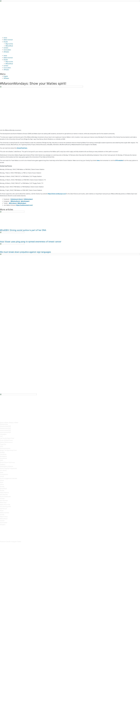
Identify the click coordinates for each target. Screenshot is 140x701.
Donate (6, 42)
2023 (1, 460)
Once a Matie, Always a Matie (9, 422)
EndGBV (2, 452)
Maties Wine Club (5, 504)
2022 (1, 446)
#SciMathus (3, 456)
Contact (6, 48)
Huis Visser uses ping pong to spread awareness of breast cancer (30, 241)
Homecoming (4, 424)
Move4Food (3, 458)
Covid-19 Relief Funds (6, 440)
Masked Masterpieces (6, 442)
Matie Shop (3, 502)
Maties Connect (8, 39)
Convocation (7, 50)
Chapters (2, 464)
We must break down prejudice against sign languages (25, 252)
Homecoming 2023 (5, 428)
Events (2, 476)
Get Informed (4, 500)
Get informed (4, 494)
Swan (1, 472)
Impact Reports (4, 492)
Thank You (3, 444)
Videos (2, 484)
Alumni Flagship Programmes (8, 468)
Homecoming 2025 (5, 426)
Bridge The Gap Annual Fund (8, 450)
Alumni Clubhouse (5, 496)
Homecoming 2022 (5, 430)
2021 (1, 436)
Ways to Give (9, 44)
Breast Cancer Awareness (7, 462)
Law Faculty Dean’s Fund (7, 438)
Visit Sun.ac (3, 508)
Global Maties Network (6, 466)
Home (5, 38)
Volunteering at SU (5, 506)
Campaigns (3, 434)
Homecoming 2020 (5, 432)
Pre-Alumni (3, 470)
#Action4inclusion (5, 448)
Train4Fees (3, 454)
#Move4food (9, 46)
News (1, 482)
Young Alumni (4, 474)
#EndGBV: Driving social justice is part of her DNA (23, 230)
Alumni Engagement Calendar (8, 478)
